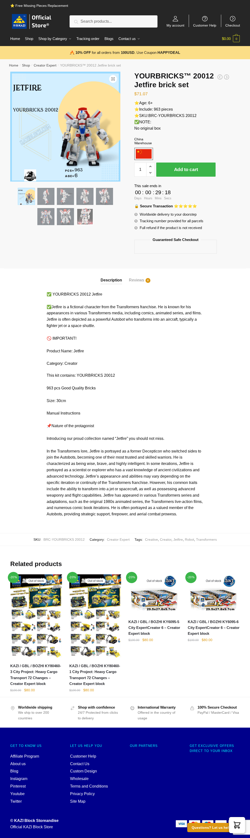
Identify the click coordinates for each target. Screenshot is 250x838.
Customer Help (204, 25)
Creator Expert (45, 65)
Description (111, 280)
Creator (165, 539)
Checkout (232, 25)
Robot (189, 539)
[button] (237, 825)
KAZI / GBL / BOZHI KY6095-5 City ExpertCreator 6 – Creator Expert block (154, 628)
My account (175, 25)
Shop (26, 65)
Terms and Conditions (89, 786)
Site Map (77, 801)
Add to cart (186, 169)
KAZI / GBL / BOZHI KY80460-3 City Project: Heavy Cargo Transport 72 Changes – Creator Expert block (35, 675)
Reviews (136, 280)
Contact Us (79, 764)
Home (13, 65)
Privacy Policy (82, 794)
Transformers (206, 539)
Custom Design (83, 771)
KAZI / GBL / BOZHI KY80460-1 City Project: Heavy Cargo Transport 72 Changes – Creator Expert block (94, 675)
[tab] (111, 276)
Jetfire (178, 539)
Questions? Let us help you (215, 827)
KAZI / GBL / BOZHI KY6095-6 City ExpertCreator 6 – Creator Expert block (214, 628)
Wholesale (79, 779)
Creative (151, 539)
